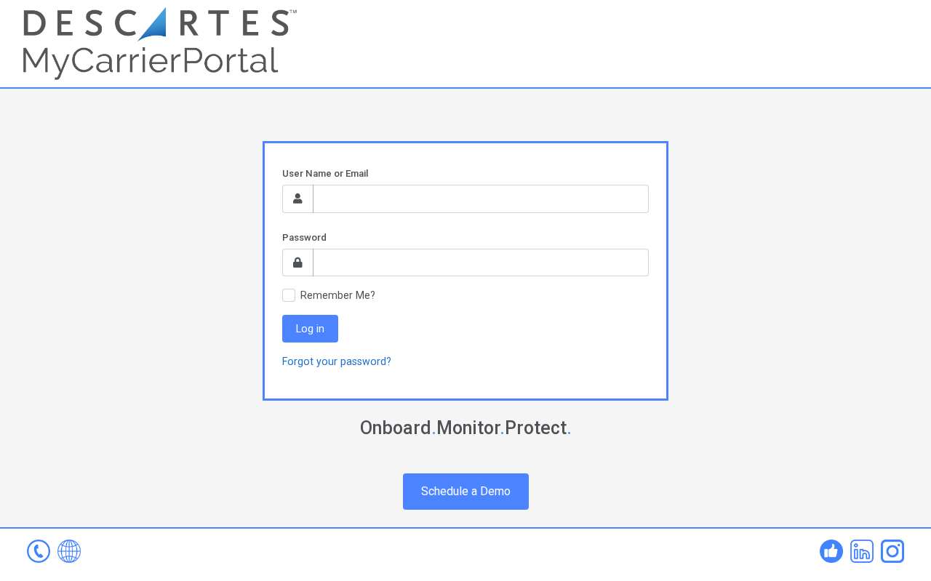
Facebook (831, 551)
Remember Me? (337, 295)
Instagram (892, 551)
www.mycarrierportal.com (69, 551)
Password (304, 237)
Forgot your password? (336, 361)
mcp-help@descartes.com (38, 551)
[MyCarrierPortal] (160, 43)
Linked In (862, 551)
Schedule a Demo (466, 491)
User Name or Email (325, 173)
